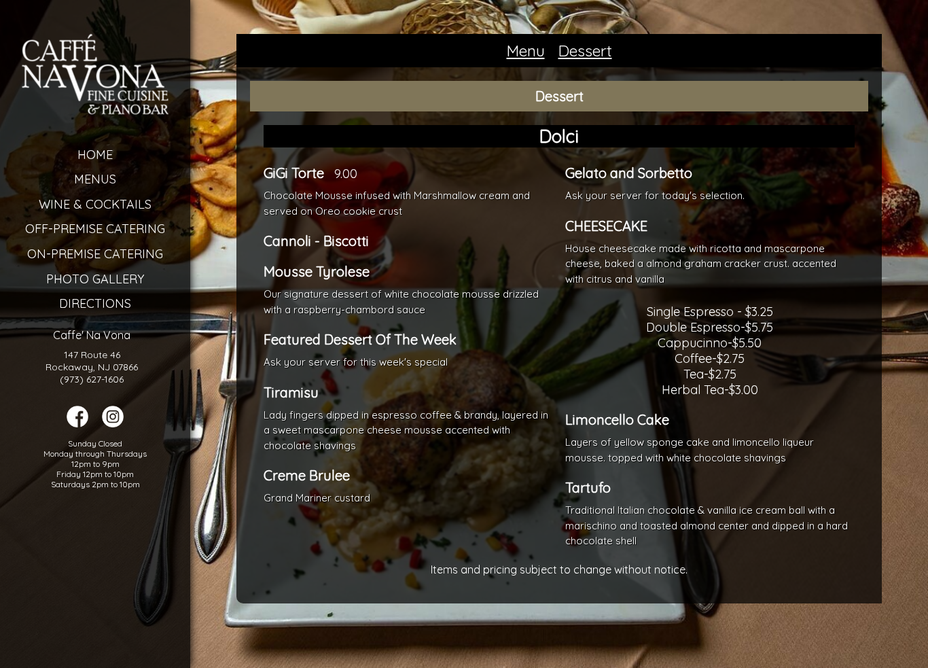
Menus (95, 179)
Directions (95, 303)
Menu (526, 50)
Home (95, 154)
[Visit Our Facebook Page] (77, 423)
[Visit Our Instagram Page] (113, 423)
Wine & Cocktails (95, 204)
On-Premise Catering (95, 254)
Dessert (585, 50)
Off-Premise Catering (95, 228)
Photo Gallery (95, 279)
